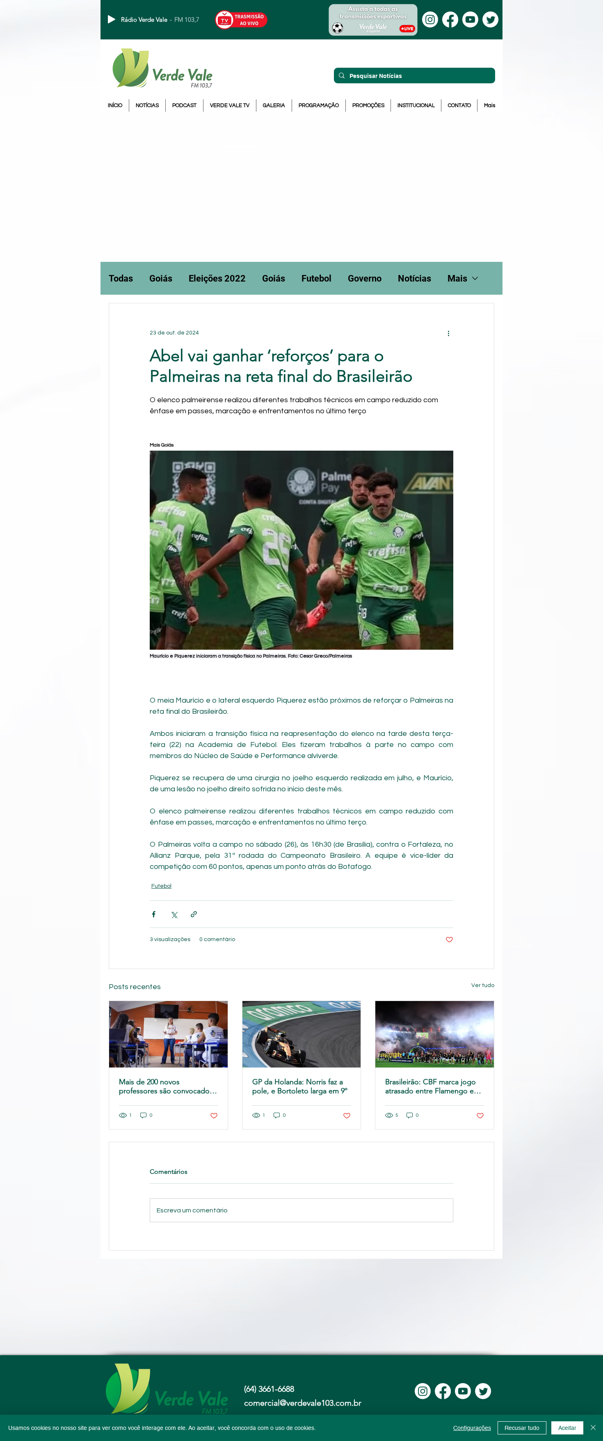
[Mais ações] (448, 333)
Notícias (414, 278)
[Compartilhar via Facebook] (154, 914)
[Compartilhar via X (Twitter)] (174, 914)
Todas (121, 278)
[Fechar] (593, 1427)
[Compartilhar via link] (194, 914)
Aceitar (567, 1428)
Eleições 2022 (217, 278)
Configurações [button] (472, 1428)
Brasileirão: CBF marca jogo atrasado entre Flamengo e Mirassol (430, 1086)
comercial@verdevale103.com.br (302, 1403)
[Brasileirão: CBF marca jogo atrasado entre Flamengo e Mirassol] (434, 1034)
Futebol (316, 278)
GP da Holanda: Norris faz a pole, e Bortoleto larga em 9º (299, 1086)
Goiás (160, 278)
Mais (457, 278)
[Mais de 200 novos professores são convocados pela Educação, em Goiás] (168, 1034)
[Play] (111, 19)
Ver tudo (482, 985)
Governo (364, 278)
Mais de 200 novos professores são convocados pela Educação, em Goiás (166, 1086)
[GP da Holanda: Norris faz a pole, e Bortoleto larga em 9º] (301, 1034)
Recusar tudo (522, 1428)
